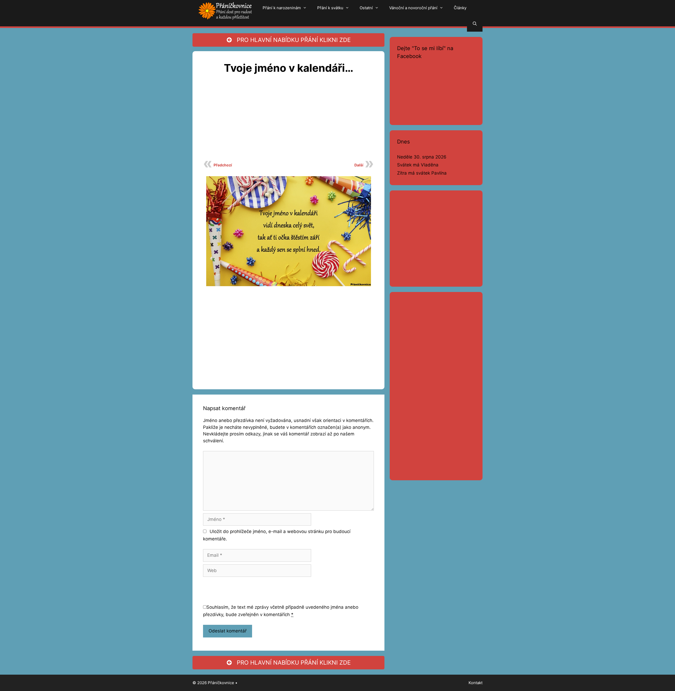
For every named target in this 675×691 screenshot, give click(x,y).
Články (460, 7)
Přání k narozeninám (282, 7)
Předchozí (223, 165)
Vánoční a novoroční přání (413, 7)
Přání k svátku (330, 7)
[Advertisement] (288, 120)
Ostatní (366, 7)
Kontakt (476, 682)
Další (358, 165)
